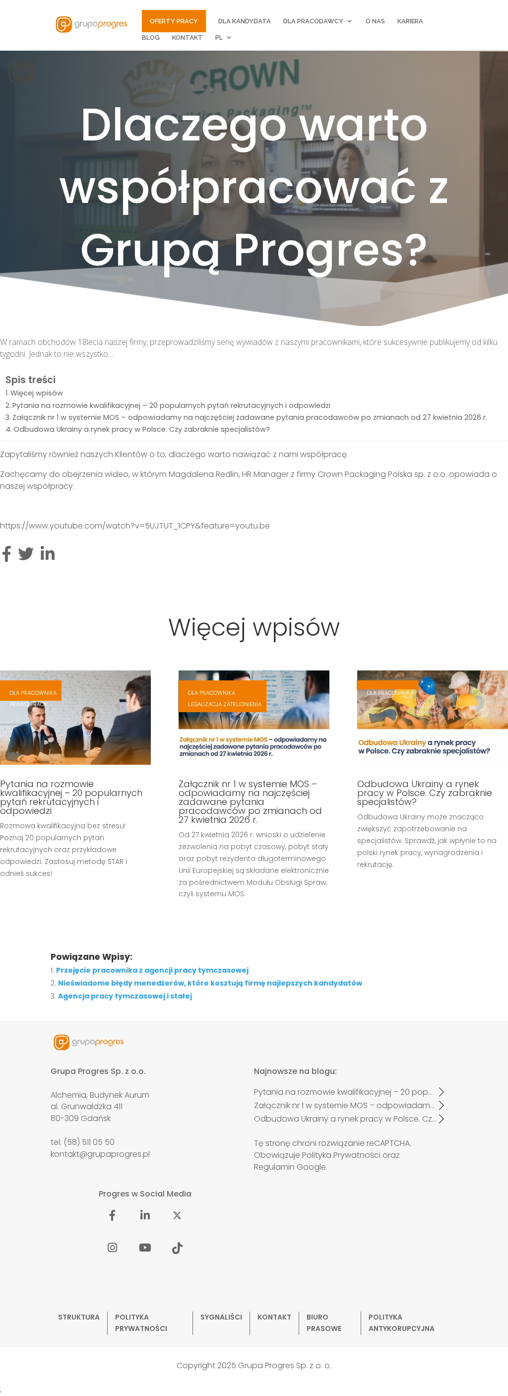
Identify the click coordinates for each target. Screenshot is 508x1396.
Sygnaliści (221, 1317)
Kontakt (187, 37)
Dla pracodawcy (313, 21)
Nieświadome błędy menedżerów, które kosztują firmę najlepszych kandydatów (210, 983)
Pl (219, 37)
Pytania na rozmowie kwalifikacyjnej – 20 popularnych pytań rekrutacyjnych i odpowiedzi (171, 405)
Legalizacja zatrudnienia (224, 704)
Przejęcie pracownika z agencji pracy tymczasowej (152, 970)
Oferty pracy (174, 21)
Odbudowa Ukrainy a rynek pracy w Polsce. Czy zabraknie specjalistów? (141, 429)
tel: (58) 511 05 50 (83, 1142)
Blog (151, 37)
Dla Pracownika (33, 693)
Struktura (79, 1317)
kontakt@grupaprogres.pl (100, 1154)
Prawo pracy (28, 704)
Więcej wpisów (36, 393)
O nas (375, 21)
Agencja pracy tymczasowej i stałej (125, 996)
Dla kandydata (244, 21)
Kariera (410, 21)
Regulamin (274, 1167)
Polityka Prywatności (341, 1155)
